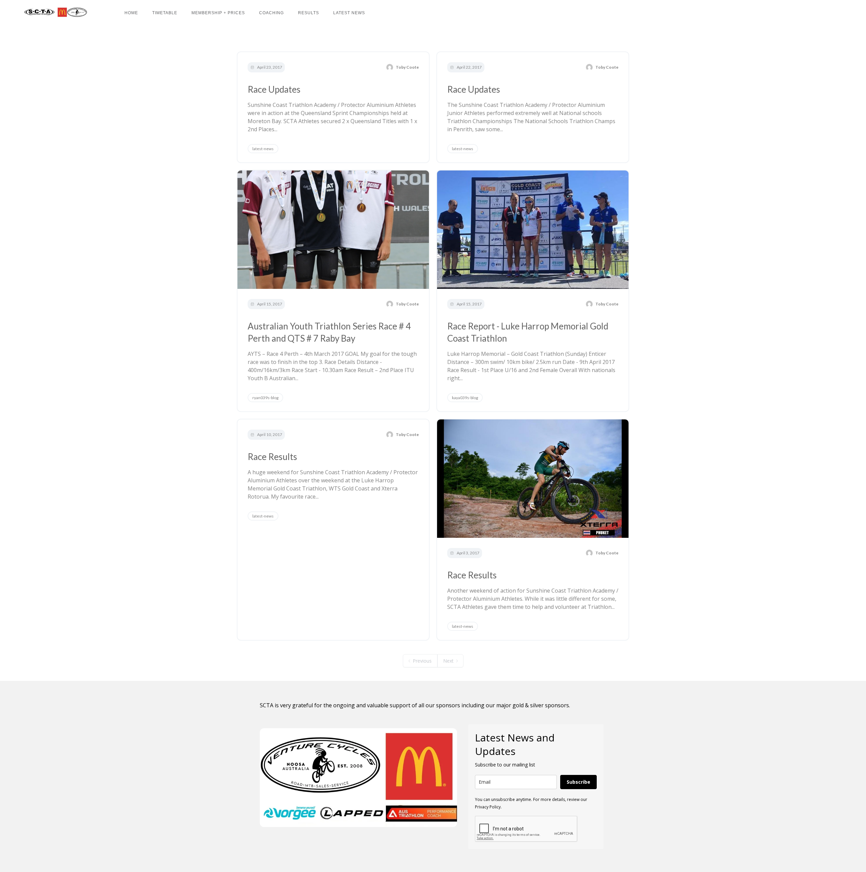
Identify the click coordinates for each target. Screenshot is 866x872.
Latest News (349, 12)
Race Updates (274, 89)
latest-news (263, 148)
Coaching (271, 12)
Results (308, 12)
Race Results (272, 456)
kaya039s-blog (465, 397)
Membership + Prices (218, 12)
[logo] (54, 12)
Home (131, 12)
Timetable (164, 12)
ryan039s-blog (265, 397)
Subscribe (578, 782)
